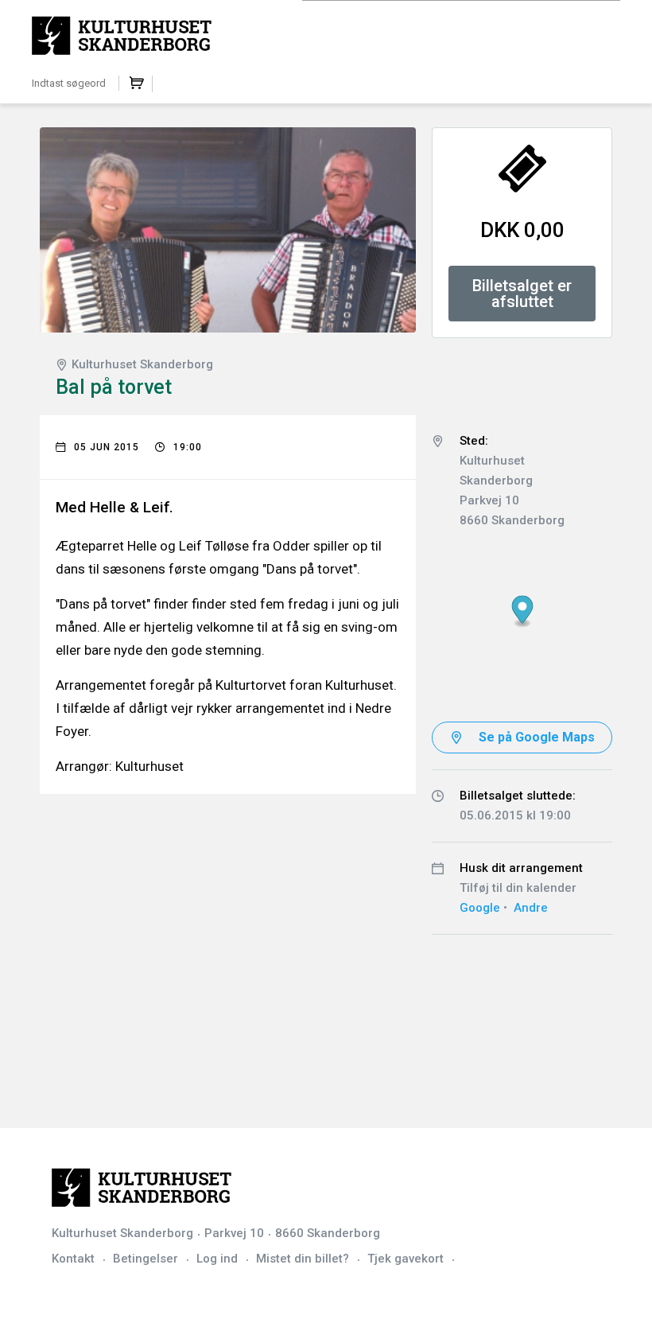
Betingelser (145, 1258)
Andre (531, 908)
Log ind (217, 1258)
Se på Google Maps (537, 737)
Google (480, 908)
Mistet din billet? (302, 1258)
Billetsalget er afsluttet (522, 293)
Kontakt (73, 1258)
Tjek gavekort (405, 1258)
